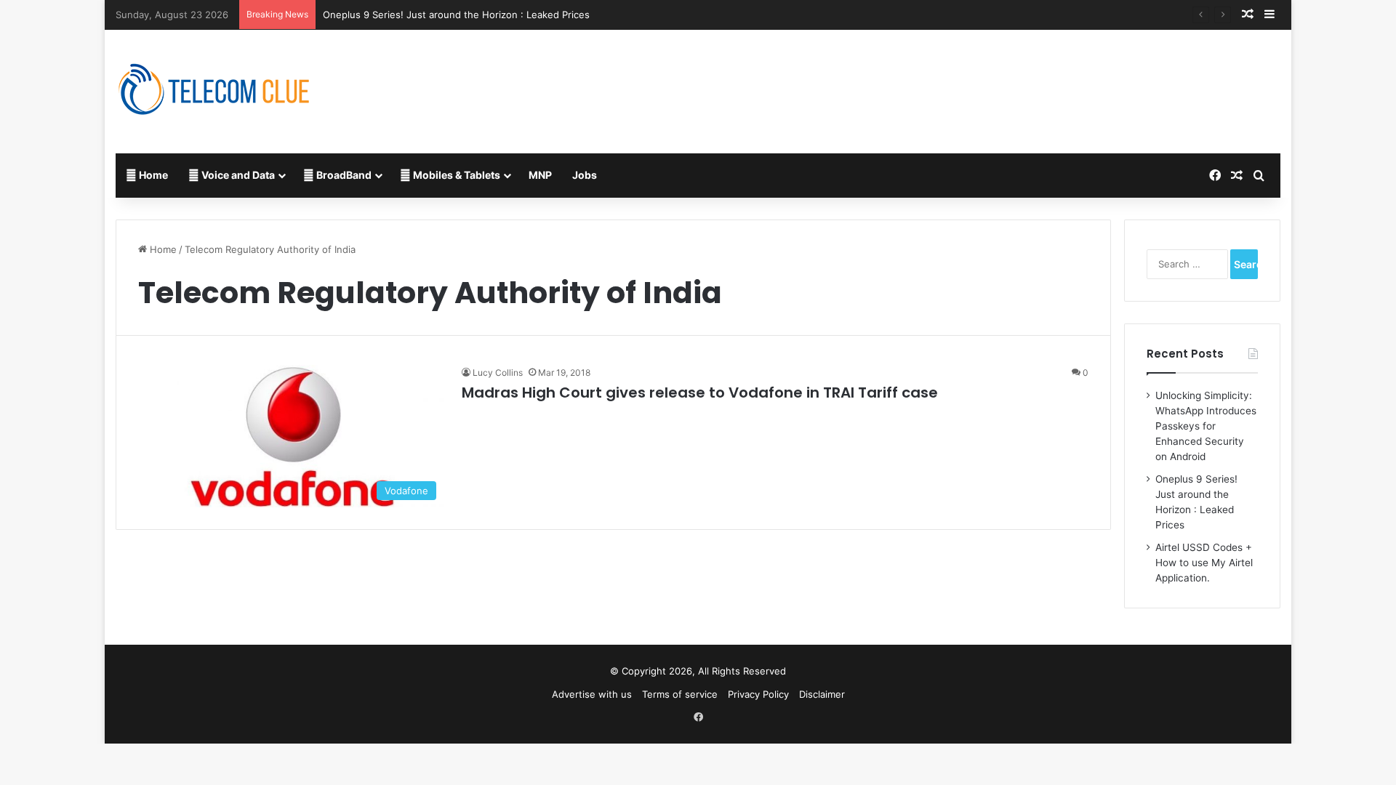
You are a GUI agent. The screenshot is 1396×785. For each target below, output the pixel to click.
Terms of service (680, 694)
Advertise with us (592, 694)
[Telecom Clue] (214, 91)
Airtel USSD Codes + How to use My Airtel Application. (1204, 563)
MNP (540, 175)
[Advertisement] (895, 77)
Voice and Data (237, 175)
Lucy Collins (498, 372)
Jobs (584, 175)
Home (152, 175)
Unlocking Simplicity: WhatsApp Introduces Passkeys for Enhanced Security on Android (1205, 426)
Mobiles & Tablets (455, 175)
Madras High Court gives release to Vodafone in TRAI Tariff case (700, 392)
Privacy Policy (758, 694)
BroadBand (343, 175)
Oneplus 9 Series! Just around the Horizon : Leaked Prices (456, 14)
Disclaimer (822, 694)
